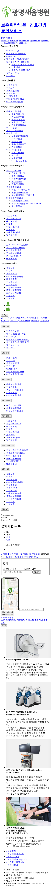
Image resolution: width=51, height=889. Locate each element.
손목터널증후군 (19, 144)
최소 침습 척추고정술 (21, 190)
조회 (8, 537)
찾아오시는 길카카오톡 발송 (7, 613)
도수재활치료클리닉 (15, 247)
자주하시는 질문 (13, 287)
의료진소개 (11, 85)
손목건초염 (17, 139)
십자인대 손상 (18, 119)
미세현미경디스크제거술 (23, 195)
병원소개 (5, 40)
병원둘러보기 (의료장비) (17, 59)
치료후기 (10, 296)
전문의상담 (11, 282)
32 (27, 554)
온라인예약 (11, 274)
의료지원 (10, 298)
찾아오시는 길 (12, 73)
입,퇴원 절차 (12, 96)
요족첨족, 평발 (13, 232)
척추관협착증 (18, 176)
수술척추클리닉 (13, 187)
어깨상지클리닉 (13, 150)
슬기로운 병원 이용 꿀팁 (17, 62)
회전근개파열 (18, 152)
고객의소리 (11, 285)
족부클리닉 (6, 416)
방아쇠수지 (17, 141)
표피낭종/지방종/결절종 (17, 245)
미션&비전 (11, 56)
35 (10, 557)
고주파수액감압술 (26, 203)
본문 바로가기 (7, 38)
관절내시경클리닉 (14, 130)
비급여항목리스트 (14, 102)
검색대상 (7, 569)
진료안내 (14, 40)
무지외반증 (11, 216)
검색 (38, 572)
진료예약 (10, 93)
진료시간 (10, 88)
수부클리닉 (11, 133)
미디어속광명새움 (14, 276)
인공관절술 (11, 128)
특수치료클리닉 (11, 43)
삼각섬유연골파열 (20, 136)
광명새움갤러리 (13, 290)
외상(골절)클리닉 (14, 256)
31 (18, 554)
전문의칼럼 (11, 279)
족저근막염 (11, 221)
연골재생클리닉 (13, 253)
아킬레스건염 (12, 227)
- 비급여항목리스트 (15, 854)
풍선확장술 (17, 206)
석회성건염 (17, 158)
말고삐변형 (11, 235)
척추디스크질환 (13, 170)
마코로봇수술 (18, 117)
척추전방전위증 (19, 179)
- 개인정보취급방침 (15, 862)
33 (36, 554)
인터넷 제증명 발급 (15, 99)
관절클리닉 (24, 40)
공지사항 (10, 268)
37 (28, 557)
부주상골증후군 (13, 219)
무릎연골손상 (18, 114)
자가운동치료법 (13, 293)
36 (19, 557)
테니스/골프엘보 (19, 161)
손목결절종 (17, 147)
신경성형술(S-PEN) (20, 201)
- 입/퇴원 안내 (12, 857)
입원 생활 (16, 67)
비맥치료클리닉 (13, 250)
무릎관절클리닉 (13, 111)
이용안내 (10, 271)
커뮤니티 (23, 43)
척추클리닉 (35, 40)
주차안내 (10, 75)
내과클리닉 (11, 258)
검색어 (30, 569)
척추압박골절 (18, 184)
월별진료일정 (12, 91)
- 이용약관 (11, 851)
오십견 (15, 155)
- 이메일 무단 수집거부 (16, 859)
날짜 (8, 540)
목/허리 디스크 (18, 173)
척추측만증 (17, 181)
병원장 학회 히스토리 (16, 53)
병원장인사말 (12, 51)
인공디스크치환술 (20, 192)
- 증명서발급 (12, 865)
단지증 (9, 224)
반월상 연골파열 (19, 122)
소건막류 (10, 229)
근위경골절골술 (19, 125)
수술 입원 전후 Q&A (21, 70)
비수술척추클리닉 (14, 198)
